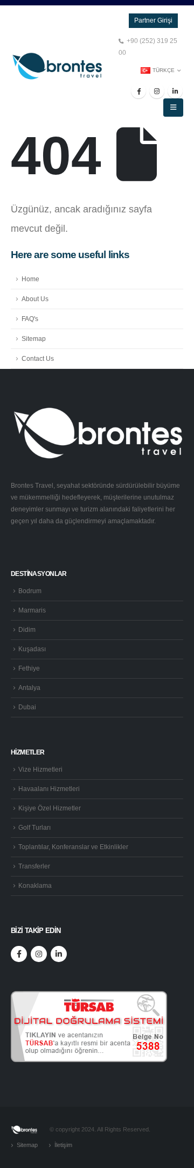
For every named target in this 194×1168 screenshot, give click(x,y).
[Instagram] (156, 90)
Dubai (27, 706)
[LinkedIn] (175, 90)
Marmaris (32, 610)
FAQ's (30, 318)
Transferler (34, 866)
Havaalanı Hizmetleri (49, 788)
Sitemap (34, 338)
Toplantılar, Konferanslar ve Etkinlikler (73, 846)
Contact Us (38, 358)
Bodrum (29, 590)
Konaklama (35, 885)
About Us (35, 298)
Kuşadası (32, 648)
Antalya (29, 687)
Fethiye (29, 668)
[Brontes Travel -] (56, 66)
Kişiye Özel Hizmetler (49, 807)
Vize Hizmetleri (40, 769)
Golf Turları (34, 827)
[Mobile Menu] (173, 107)
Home (30, 278)
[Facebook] (138, 90)
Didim (27, 629)
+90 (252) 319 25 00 (148, 46)
